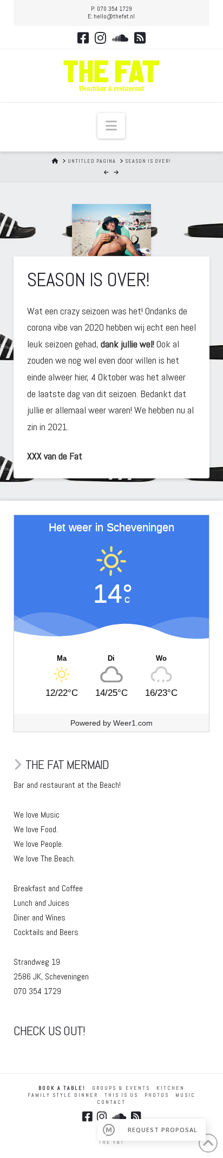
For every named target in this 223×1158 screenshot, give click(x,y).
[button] (111, 126)
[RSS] (140, 37)
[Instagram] (100, 37)
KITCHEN (170, 1087)
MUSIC (185, 1094)
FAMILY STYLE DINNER (63, 1094)
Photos (157, 1094)
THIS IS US (121, 1094)
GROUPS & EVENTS (121, 1087)
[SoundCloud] (120, 37)
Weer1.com (133, 723)
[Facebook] (83, 37)
